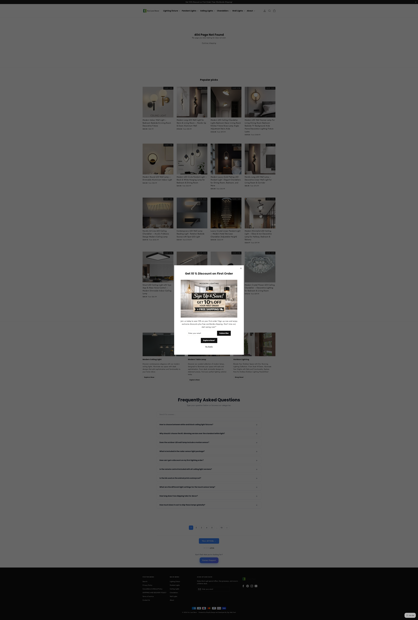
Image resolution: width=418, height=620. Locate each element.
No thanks (209, 347)
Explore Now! (209, 340)
